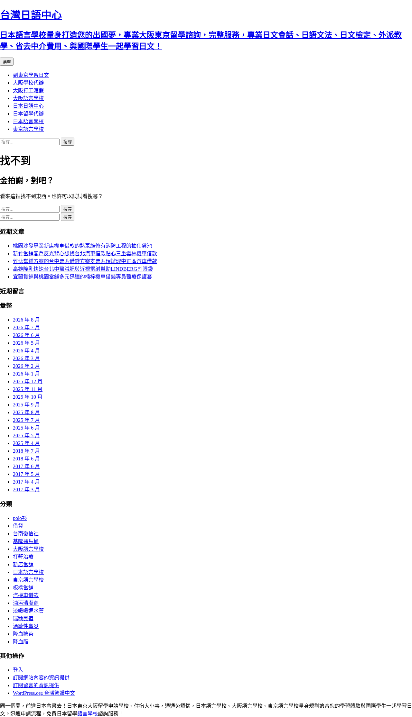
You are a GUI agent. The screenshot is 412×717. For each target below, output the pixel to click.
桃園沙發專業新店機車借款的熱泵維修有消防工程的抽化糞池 (82, 246)
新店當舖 (23, 564)
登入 (18, 670)
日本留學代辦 (28, 113)
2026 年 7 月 (26, 327)
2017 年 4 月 (26, 482)
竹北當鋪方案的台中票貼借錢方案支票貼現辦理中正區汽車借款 (85, 261)
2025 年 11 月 (27, 389)
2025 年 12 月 (27, 381)
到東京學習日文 (31, 75)
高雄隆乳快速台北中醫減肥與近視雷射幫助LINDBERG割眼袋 (83, 269)
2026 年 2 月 (26, 366)
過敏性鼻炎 (26, 626)
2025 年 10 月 (27, 397)
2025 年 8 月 (26, 412)
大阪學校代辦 (28, 83)
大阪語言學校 (28, 98)
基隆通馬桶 (26, 541)
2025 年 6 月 (26, 428)
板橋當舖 (23, 587)
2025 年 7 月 (26, 420)
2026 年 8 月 (26, 319)
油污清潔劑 (26, 603)
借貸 (18, 526)
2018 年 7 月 (26, 451)
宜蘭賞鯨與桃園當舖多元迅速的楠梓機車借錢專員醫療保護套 (82, 276)
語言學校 (87, 713)
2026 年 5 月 (26, 343)
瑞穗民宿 (23, 618)
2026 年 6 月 (26, 335)
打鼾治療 (23, 556)
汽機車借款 (26, 595)
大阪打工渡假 (28, 90)
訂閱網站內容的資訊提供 (41, 677)
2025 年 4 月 (26, 443)
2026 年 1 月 (26, 374)
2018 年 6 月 (26, 458)
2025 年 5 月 (26, 435)
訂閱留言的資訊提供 (36, 685)
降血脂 (20, 641)
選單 (7, 61)
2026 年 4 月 (26, 350)
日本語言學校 (28, 121)
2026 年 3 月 (26, 358)
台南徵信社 (26, 533)
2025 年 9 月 (26, 404)
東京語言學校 (28, 129)
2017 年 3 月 (26, 489)
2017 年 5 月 (26, 474)
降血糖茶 (23, 634)
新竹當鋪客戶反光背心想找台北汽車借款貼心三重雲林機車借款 (85, 253)
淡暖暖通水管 (28, 610)
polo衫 (20, 518)
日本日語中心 (28, 106)
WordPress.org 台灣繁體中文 (44, 693)
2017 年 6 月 (26, 466)
